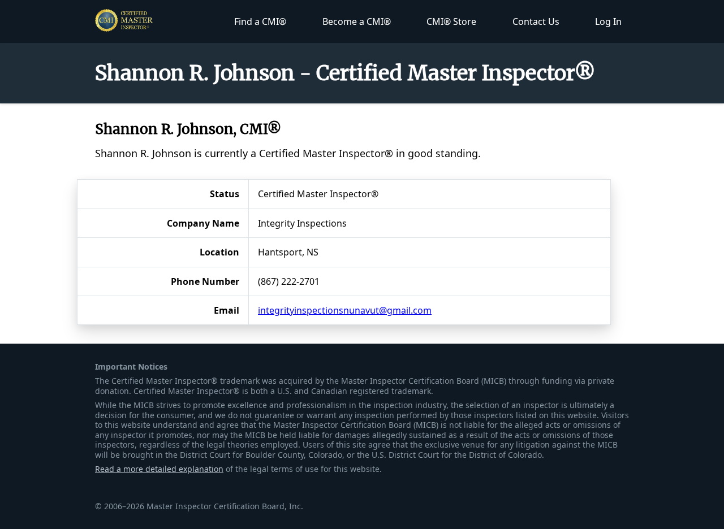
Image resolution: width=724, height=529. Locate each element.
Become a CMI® (356, 21)
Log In (608, 21)
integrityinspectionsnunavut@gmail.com (345, 310)
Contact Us (535, 21)
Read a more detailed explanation (159, 468)
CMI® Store (451, 21)
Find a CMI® (260, 21)
